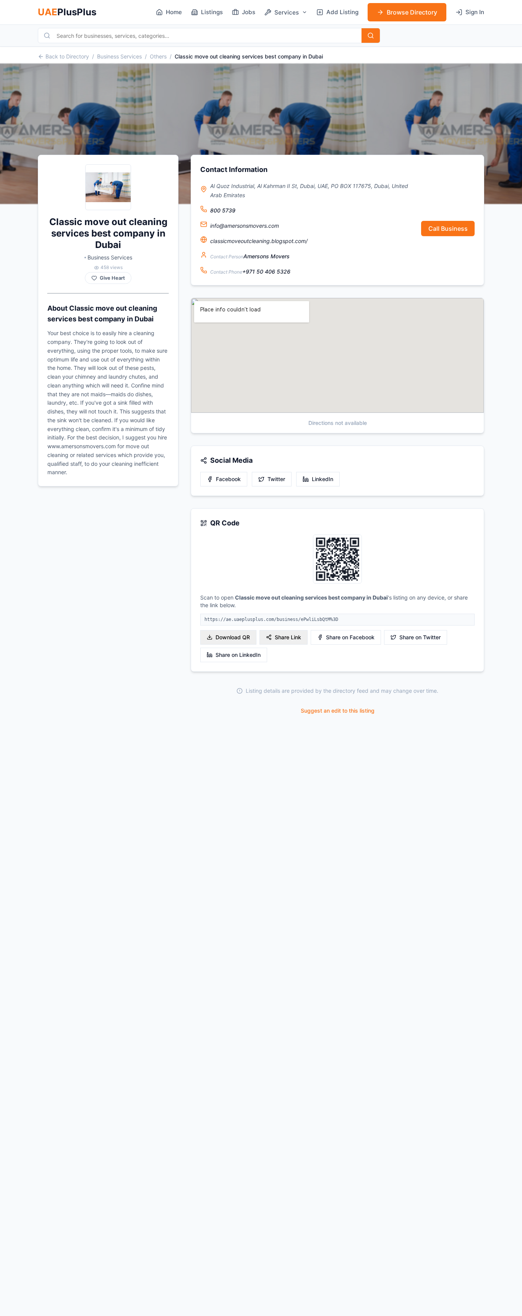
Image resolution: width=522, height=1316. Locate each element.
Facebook (228, 479)
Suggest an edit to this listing (337, 710)
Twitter (276, 479)
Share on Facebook (350, 637)
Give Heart (112, 278)
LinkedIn (322, 479)
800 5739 (222, 210)
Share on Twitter (420, 637)
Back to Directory (67, 56)
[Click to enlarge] (337, 560)
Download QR (233, 637)
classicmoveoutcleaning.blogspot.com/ (259, 241)
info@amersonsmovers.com (244, 225)
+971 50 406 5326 (266, 271)
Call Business (448, 228)
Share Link (288, 637)
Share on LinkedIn (238, 655)
